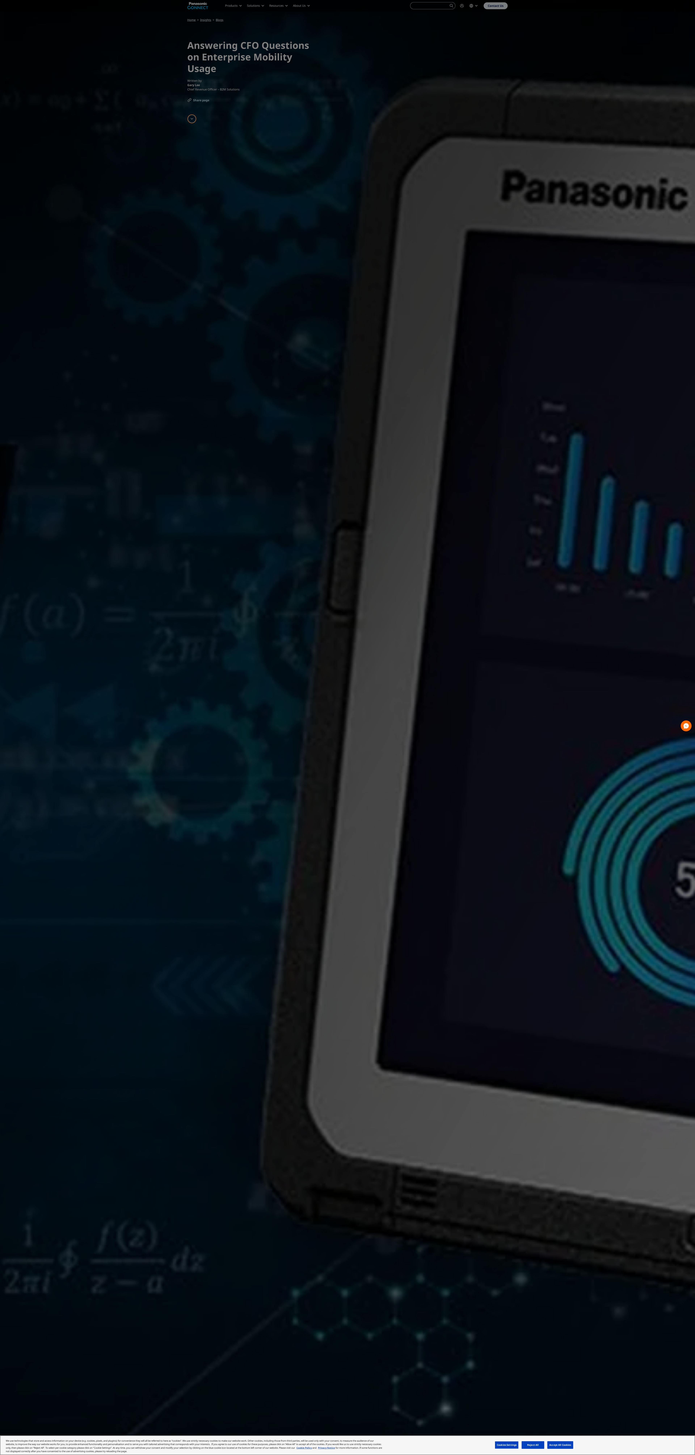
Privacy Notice (326, 1447)
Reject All (533, 1444)
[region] (347, 1445)
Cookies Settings (507, 1444)
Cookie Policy (304, 1447)
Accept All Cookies (560, 1444)
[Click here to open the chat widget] (686, 725)
